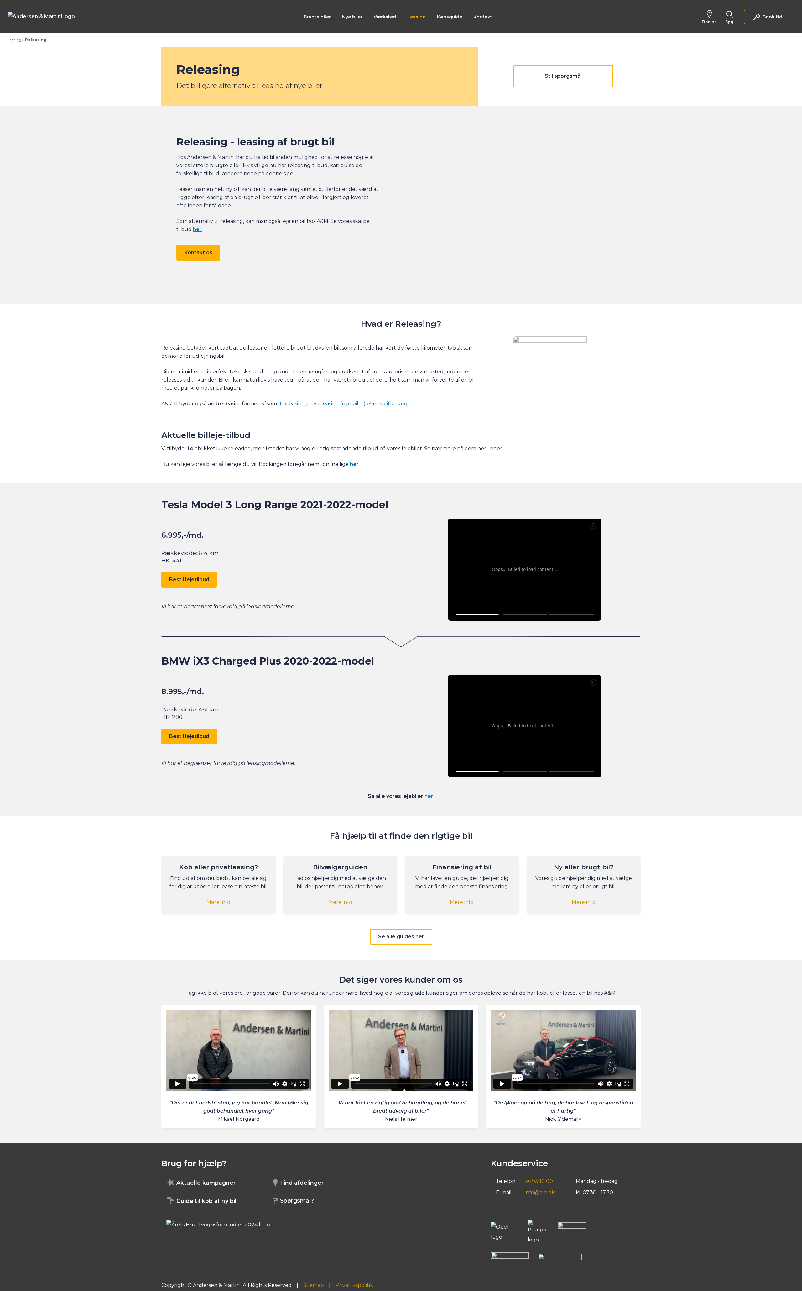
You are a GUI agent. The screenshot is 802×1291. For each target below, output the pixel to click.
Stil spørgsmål (563, 76)
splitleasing (394, 404)
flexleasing (291, 404)
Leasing (416, 17)
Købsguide (449, 17)
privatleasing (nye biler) (336, 404)
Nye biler (352, 17)
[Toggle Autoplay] (593, 526)
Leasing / (15, 39)
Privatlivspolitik (354, 1285)
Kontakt (482, 17)
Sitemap (313, 1285)
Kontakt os (198, 253)
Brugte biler (317, 17)
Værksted (385, 17)
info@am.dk (540, 1192)
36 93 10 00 (539, 1181)
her (428, 796)
